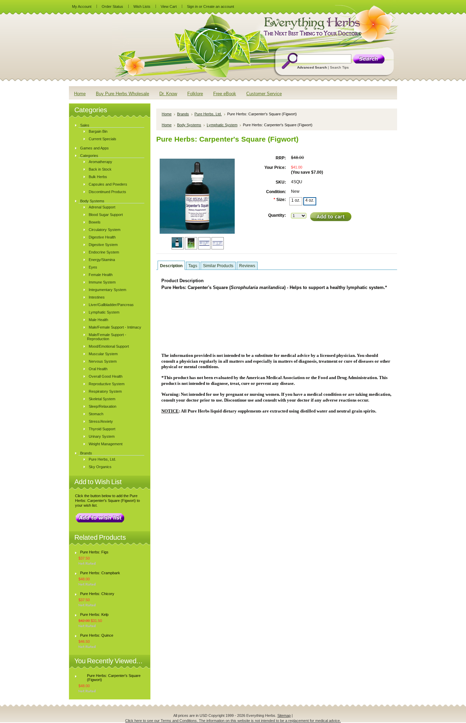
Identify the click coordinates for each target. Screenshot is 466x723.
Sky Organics (100, 467)
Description (171, 265)
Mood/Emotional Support (109, 346)
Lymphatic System (104, 312)
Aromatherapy (100, 162)
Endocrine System (104, 252)
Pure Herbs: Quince (96, 635)
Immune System (102, 282)
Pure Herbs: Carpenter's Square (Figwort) (114, 678)
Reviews (247, 265)
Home (167, 114)
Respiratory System (105, 391)
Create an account (218, 6)
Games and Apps (94, 148)
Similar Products (218, 265)
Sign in (192, 6)
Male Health (98, 320)
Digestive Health (102, 237)
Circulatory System (104, 230)
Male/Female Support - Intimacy (115, 327)
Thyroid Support (102, 429)
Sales (84, 125)
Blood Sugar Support (106, 215)
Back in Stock (100, 169)
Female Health (101, 275)
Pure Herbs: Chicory (97, 594)
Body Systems (92, 201)
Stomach (96, 414)
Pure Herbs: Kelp (94, 614)
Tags (192, 265)
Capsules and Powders (108, 184)
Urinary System (102, 436)
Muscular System (103, 354)
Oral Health (98, 369)
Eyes (93, 267)
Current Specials (102, 139)
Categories (89, 156)
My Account (81, 6)
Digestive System (103, 245)
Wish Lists (141, 6)
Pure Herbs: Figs (94, 552)
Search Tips (339, 67)
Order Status (112, 6)
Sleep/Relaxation (102, 406)
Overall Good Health (105, 376)
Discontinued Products (107, 192)
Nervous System (103, 361)
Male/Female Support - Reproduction (106, 337)
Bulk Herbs (98, 177)
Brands (86, 453)
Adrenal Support (102, 207)
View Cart (169, 6)
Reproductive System (107, 384)
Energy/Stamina (102, 260)
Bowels (95, 222)
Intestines (97, 297)
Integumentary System (107, 290)
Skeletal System (102, 399)
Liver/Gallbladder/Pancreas (111, 305)
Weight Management (105, 444)
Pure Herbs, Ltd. (102, 459)
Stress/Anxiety (101, 421)
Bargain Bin (98, 131)
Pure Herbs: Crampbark (100, 573)
